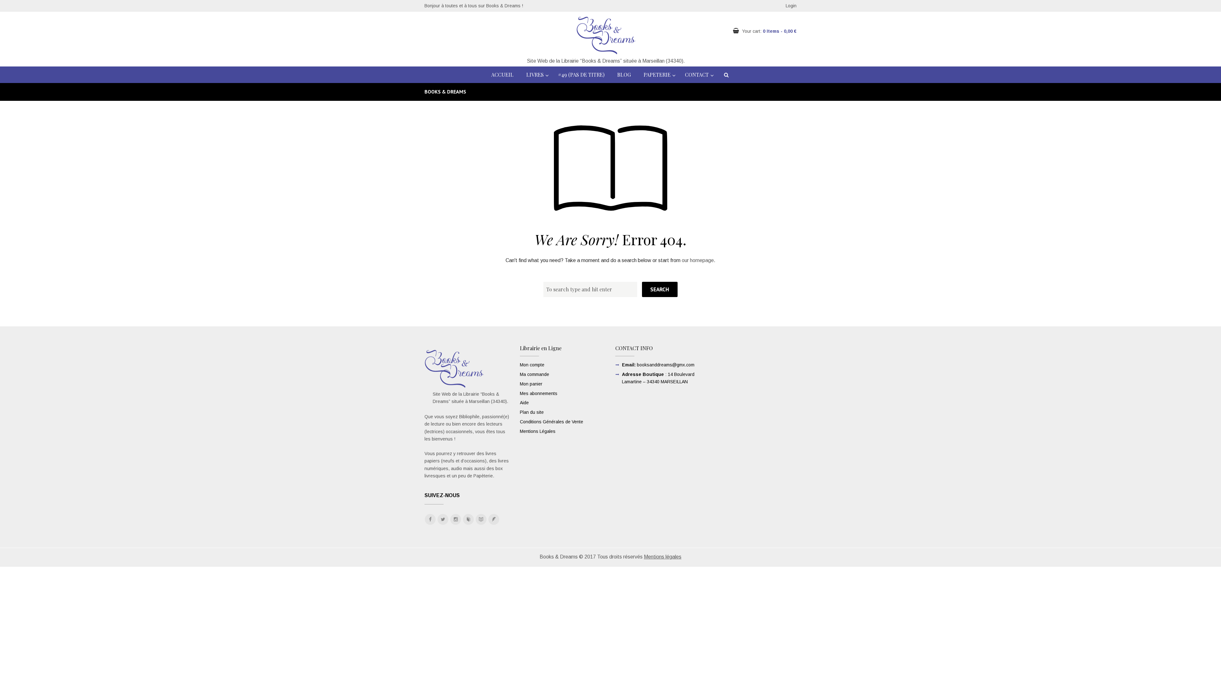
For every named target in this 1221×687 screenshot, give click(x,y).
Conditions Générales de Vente (551, 421)
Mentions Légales (537, 431)
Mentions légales (662, 556)
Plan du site (532, 412)
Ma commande (534, 374)
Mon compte (532, 364)
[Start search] (659, 289)
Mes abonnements (538, 393)
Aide (524, 402)
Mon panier (531, 383)
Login (791, 5)
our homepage (698, 260)
